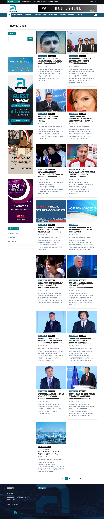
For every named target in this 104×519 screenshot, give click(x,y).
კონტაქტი (11, 237)
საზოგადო (37, 14)
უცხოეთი (63, 14)
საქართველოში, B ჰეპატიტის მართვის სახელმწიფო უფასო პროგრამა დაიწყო (51, 230)
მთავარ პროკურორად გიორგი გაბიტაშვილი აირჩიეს (48, 119)
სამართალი (53, 14)
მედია (45, 14)
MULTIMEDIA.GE (17, 14)
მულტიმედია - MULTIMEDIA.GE (16, 497)
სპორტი (79, 14)
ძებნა (12, 34)
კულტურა (71, 14)
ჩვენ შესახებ (12, 241)
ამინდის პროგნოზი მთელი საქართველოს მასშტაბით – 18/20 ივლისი (81, 230)
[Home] (9, 15)
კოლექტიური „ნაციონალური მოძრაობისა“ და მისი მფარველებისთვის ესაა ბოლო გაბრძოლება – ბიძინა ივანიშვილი (51, 398)
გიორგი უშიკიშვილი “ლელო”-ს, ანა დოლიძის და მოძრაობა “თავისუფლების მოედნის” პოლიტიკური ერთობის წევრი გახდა (50, 176)
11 (77, 478)
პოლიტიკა (27, 14)
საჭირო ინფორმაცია (44, 446)
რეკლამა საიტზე (13, 233)
